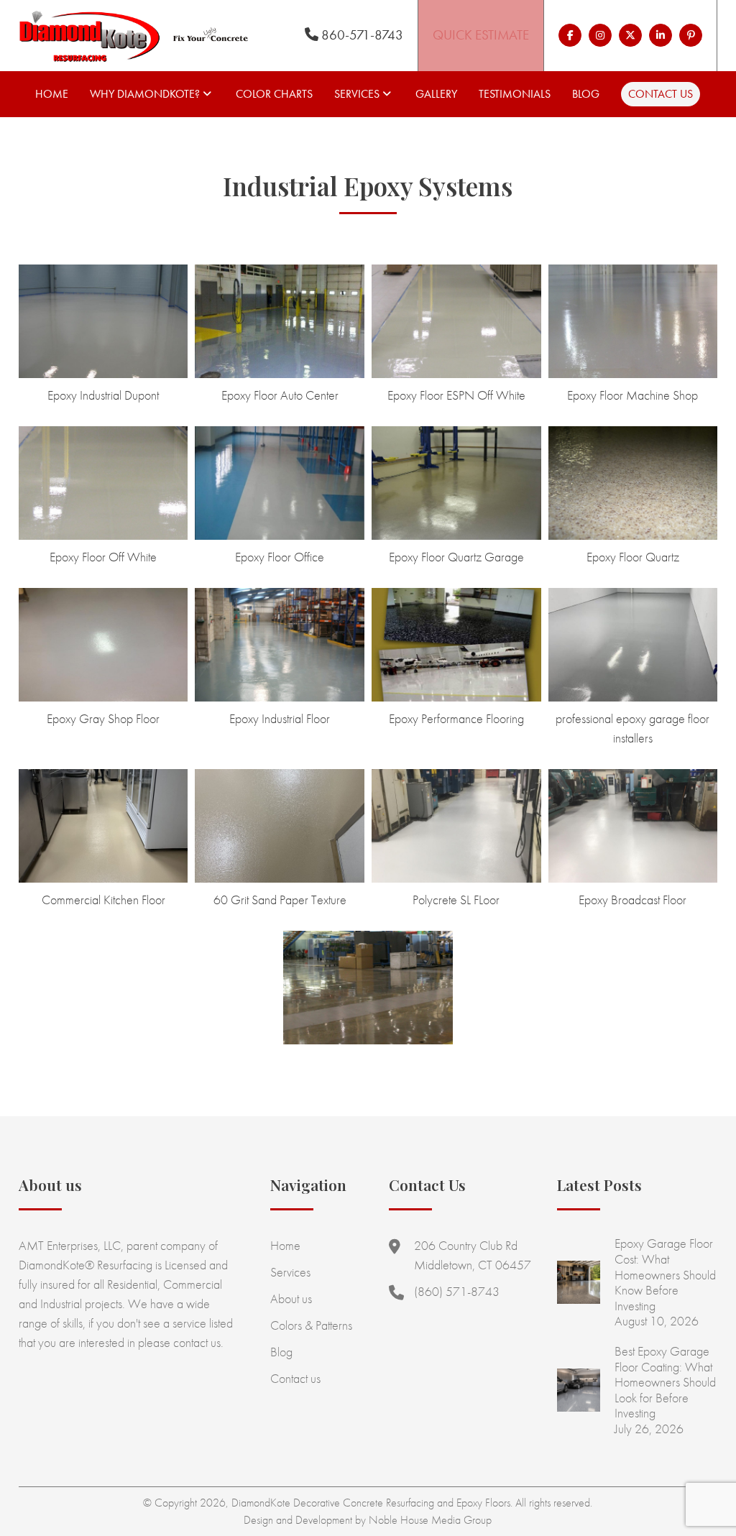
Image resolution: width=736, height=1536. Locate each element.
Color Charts (274, 93)
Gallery (436, 93)
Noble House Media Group (430, 1519)
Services (357, 93)
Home (51, 93)
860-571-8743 (360, 35)
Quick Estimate (481, 35)
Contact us (660, 93)
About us (291, 1298)
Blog (585, 93)
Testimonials (515, 93)
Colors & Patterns (311, 1325)
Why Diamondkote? (145, 93)
